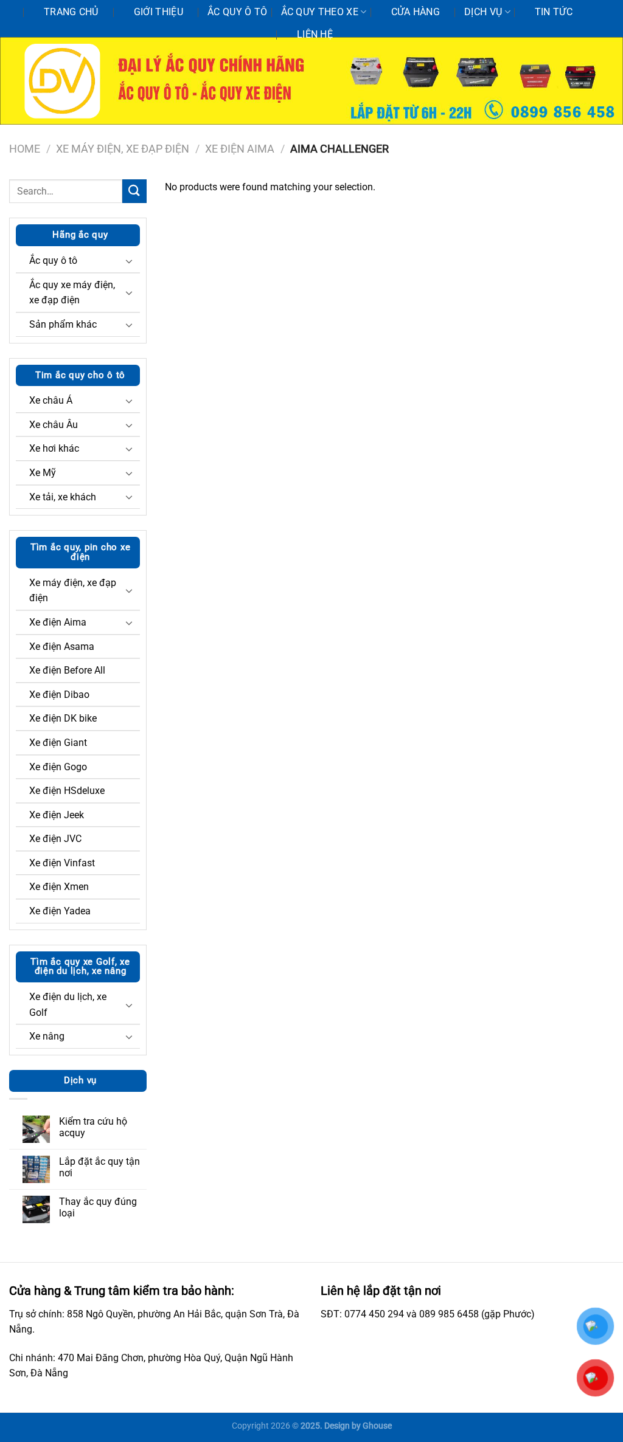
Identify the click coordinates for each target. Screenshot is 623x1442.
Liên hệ (315, 34)
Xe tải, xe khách (62, 497)
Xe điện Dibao (59, 694)
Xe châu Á (50, 400)
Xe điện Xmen (59, 886)
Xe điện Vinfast (62, 863)
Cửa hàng (415, 12)
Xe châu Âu (53, 424)
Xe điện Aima (239, 148)
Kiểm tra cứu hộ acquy (93, 1127)
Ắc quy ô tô (237, 12)
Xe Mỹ (42, 472)
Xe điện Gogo (58, 767)
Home (24, 148)
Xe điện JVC (55, 838)
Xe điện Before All (67, 670)
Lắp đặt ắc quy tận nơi (99, 1167)
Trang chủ (71, 12)
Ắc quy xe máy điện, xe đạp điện (72, 292)
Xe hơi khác (54, 448)
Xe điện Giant (58, 742)
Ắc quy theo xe (319, 12)
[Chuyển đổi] (129, 261)
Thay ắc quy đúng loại (98, 1207)
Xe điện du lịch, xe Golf (67, 1004)
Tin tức (554, 12)
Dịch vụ (483, 12)
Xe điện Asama (61, 646)
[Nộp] (134, 191)
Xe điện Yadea (60, 911)
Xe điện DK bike (63, 718)
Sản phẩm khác (63, 324)
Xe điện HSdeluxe (67, 790)
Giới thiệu (158, 12)
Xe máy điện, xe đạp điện (122, 148)
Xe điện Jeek (56, 815)
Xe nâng (46, 1036)
